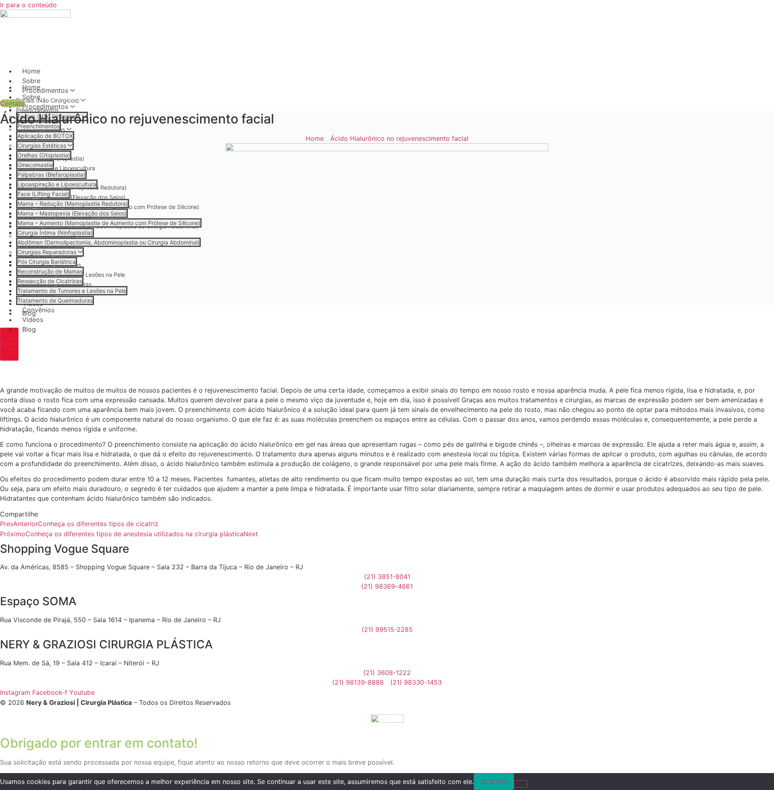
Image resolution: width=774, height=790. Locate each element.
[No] (521, 784)
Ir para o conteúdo (28, 5)
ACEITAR (494, 781)
